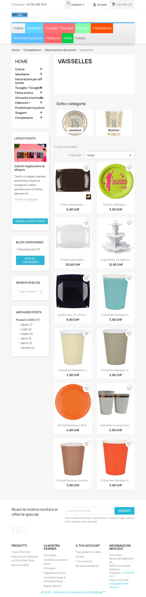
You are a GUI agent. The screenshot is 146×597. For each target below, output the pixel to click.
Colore (20, 69)
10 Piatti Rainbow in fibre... (73, 425)
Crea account (84, 561)
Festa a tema (24, 93)
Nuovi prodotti (20, 565)
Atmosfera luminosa (29, 98)
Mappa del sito (52, 586)
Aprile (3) (26, 338)
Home (21, 61)
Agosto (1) (27, 324)
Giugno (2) (27, 333)
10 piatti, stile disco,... (116, 204)
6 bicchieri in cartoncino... (115, 425)
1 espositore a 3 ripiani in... (116, 259)
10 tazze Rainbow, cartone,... (73, 480)
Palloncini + (23, 103)
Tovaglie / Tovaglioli (28, 88)
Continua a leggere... (27, 199)
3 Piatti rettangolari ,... (73, 204)
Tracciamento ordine (88, 552)
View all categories (30, 260)
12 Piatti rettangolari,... (73, 259)
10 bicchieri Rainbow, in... (116, 315)
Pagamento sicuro (55, 573)
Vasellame (22, 74)
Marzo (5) (26, 343)
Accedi (80, 556)
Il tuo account (88, 546)
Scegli (109, 155)
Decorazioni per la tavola (27, 81)
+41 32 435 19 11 (36, 4)
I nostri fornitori (21, 552)
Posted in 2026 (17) (28, 320)
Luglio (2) (26, 329)
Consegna (50, 555)
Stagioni (21, 113)
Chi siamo (49, 568)
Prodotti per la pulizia (29, 108)
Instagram (23, 530)
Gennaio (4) (27, 347)
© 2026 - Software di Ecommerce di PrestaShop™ (73, 592)
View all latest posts (30, 221)
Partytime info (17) (29, 249)
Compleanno (24, 118)
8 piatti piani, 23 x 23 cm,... (73, 315)
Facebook (15, 530)
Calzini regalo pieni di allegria (29, 168)
